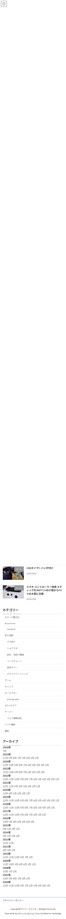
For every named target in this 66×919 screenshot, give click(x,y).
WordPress (19, 913)
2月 (37, 757)
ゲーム (8, 680)
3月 (32, 757)
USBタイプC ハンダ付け (39, 568)
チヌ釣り (11, 642)
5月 (24, 757)
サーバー (9, 711)
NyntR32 (11, 629)
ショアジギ (12, 648)
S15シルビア (11, 705)
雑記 (7, 731)
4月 (28, 757)
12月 (5, 779)
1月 (47, 765)
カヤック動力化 (12, 617)
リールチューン (14, 661)
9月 (10, 757)
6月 (29, 765)
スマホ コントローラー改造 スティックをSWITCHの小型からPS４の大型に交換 (44, 590)
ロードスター (11, 693)
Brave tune (10, 623)
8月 (15, 757)
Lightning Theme (33, 913)
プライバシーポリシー (13, 900)
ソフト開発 (10, 724)
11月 (5, 757)
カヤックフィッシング (17, 674)
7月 (5, 750)
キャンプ (9, 686)
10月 (11, 765)
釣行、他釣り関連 (15, 654)
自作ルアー (12, 667)
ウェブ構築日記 (14, 718)
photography (13, 699)
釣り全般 (9, 635)
